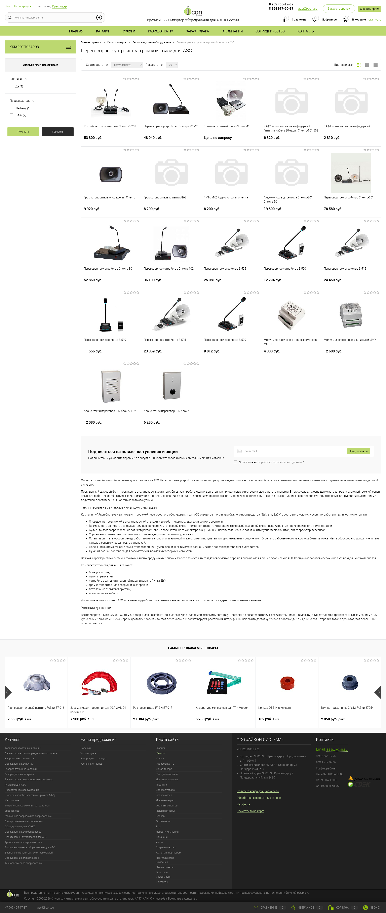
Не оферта (243, 804)
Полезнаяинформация (163, 874)
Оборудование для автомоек (22, 857)
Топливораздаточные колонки (23, 748)
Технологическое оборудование (24, 863)
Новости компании (167, 831)
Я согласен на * (271, 462)
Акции (159, 842)
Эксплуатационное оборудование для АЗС (30, 847)
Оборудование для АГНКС (20, 826)
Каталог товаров (24, 47)
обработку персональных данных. (280, 462)
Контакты (306, 31)
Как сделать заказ (167, 774)
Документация (164, 800)
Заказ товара (197, 31)
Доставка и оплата (167, 779)
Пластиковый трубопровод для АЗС (26, 836)
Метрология (12, 800)
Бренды (160, 815)
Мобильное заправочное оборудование (28, 815)
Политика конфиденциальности (258, 791)
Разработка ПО (160, 31)
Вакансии (161, 836)
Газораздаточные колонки (21, 768)
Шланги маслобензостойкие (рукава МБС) (30, 795)
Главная (76, 31)
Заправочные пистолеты (20, 758)
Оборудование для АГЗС (19, 763)
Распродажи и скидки (93, 758)
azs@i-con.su (307, 8)
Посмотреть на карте (250, 811)
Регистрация (22, 6)
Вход (8, 6)
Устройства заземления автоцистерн (27, 805)
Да (19, 86)
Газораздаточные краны (19, 774)
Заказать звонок (339, 8)
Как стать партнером (168, 852)
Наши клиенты (164, 867)
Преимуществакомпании (165, 860)
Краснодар (59, 6)
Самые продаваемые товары (193, 648)
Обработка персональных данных (259, 797)
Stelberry (23, 108)
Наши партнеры (165, 810)
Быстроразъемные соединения (24, 821)
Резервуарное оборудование (22, 789)
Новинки (85, 748)
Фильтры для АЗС (15, 784)
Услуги (129, 31)
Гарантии (161, 784)
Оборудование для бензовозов (23, 831)
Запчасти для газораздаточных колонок (29, 779)
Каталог (103, 31)
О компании (232, 31)
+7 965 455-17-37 (16, 907)
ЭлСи (20, 115)
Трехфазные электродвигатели (23, 842)
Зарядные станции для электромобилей (29, 852)
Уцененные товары (91, 763)
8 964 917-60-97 (281, 8)
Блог (158, 826)
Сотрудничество (270, 31)
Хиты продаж (88, 753)
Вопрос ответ (164, 795)
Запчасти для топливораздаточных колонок (31, 753)
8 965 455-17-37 (281, 4)
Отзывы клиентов (167, 805)
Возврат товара (165, 789)
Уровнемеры (12, 810)
